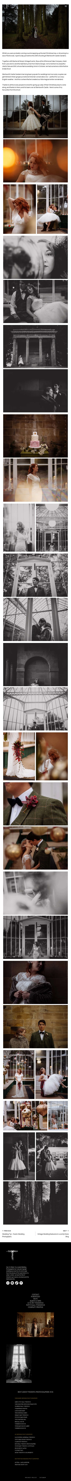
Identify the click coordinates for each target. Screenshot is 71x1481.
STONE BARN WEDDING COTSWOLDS (24, 1446)
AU (15, 1462)
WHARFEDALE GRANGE (21, 1408)
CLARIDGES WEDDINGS (21, 1441)
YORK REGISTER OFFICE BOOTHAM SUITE (26, 1404)
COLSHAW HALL (19, 1450)
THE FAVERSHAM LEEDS (21, 1413)
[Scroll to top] (69, 1038)
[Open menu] (66, 6)
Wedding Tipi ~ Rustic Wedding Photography (13, 1234)
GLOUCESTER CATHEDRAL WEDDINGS (25, 1437)
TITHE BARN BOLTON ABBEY (22, 1426)
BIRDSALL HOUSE (19, 1421)
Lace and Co (10, 64)
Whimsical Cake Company (53, 61)
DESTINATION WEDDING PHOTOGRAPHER (27, 1459)
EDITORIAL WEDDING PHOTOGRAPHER (25, 1444)
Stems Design (40, 64)
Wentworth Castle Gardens (12, 74)
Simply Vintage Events (27, 61)
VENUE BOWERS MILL (20, 1419)
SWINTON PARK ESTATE (21, 1417)
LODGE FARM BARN (20, 1410)
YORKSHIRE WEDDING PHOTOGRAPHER (26, 1398)
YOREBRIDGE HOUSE (20, 1424)
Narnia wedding (27, 66)
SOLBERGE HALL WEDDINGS (22, 1406)
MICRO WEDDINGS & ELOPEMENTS (24, 1452)
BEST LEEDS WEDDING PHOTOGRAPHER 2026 (35, 1392)
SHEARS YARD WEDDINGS (21, 1415)
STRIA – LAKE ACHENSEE (22, 1462)
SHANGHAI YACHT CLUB (21, 1464)
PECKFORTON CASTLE (20, 1448)
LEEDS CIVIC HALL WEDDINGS (23, 1402)
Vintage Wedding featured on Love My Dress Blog (53, 1234)
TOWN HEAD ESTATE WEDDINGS (23, 1439)
